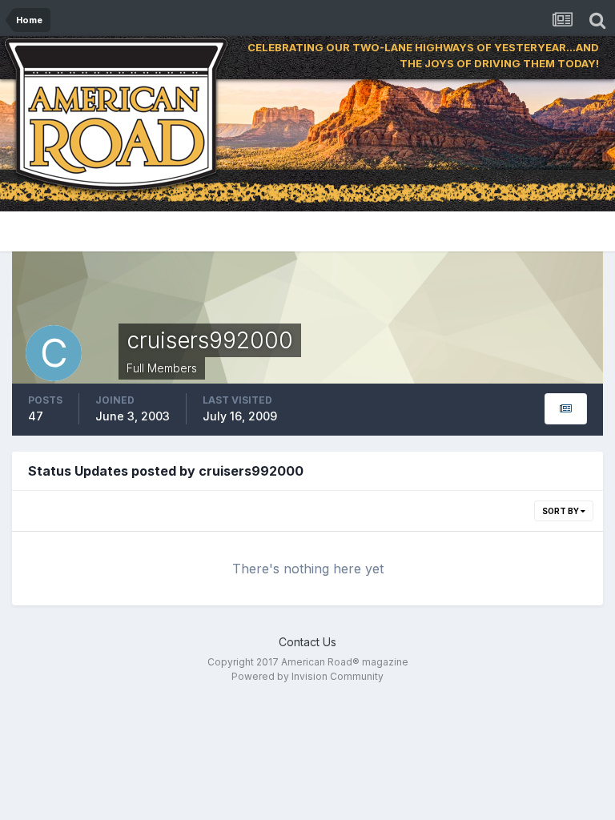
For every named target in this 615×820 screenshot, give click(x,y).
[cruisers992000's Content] (566, 408)
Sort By (561, 511)
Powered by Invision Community (307, 676)
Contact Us (307, 642)
